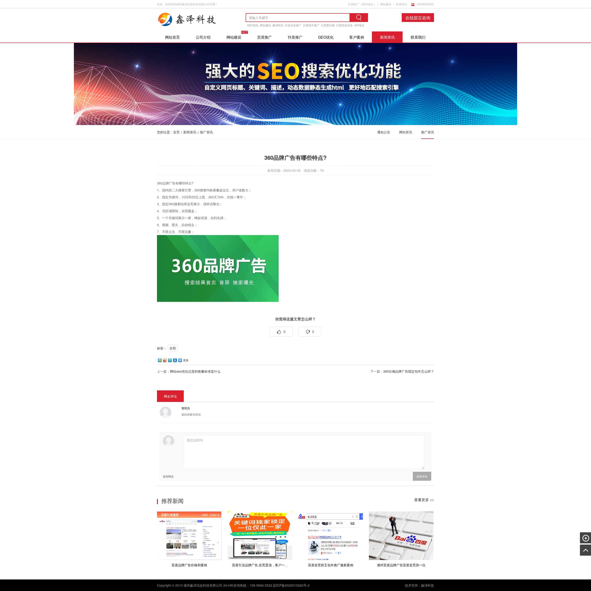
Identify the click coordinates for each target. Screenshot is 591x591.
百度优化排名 (344, 25)
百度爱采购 (328, 25)
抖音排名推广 (293, 25)
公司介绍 (203, 37)
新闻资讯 (387, 37)
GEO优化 (367, 4)
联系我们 (401, 4)
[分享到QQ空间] (159, 360)
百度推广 (353, 4)
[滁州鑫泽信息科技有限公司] (194, 27)
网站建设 (385, 4)
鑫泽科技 (277, 25)
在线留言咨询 (417, 18)
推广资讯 (206, 132)
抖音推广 (295, 37)
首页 (176, 132)
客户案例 (356, 37)
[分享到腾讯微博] (169, 360)
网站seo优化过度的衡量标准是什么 (195, 371)
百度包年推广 (311, 25)
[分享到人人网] (174, 360)
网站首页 (172, 37)
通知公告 (383, 132)
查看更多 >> (424, 499)
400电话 (359, 25)
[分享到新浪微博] (164, 360)
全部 (172, 348)
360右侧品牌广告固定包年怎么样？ (408, 371)
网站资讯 (405, 132)
